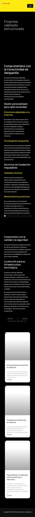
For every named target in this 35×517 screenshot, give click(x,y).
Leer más (9, 379)
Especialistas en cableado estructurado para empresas (17, 477)
